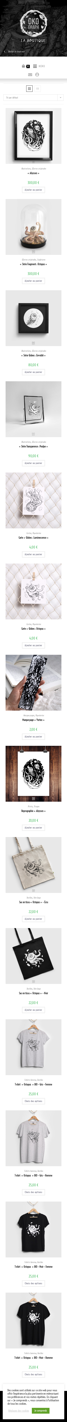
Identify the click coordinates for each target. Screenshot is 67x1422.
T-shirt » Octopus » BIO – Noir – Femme (33, 1266)
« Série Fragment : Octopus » (33, 264)
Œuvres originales (39, 168)
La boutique (33, 40)
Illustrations (26, 168)
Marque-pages (28, 715)
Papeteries (36, 533)
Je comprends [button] (40, 1410)
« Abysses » (33, 173)
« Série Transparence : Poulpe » (33, 446)
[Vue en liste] (37, 88)
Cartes (28, 533)
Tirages (36, 806)
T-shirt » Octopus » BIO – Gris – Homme (33, 1175)
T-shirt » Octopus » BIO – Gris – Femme (33, 1084)
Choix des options (33, 1101)
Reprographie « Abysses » (33, 811)
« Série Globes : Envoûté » (33, 355)
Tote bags (37, 897)
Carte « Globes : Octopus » (33, 628)
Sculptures (41, 259)
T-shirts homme (30, 1171)
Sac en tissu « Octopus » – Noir (33, 993)
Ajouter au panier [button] (33, 189)
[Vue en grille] (29, 88)
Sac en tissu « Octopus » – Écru (33, 902)
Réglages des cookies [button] (18, 1411)
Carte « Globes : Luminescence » (34, 537)
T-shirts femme (30, 1080)
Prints (30, 806)
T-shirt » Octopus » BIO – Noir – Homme (34, 1357)
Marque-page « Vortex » (33, 720)
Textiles (29, 897)
